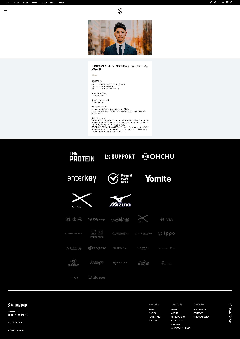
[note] (231, 2)
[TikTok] (227, 2)
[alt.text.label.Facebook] (211, 2)
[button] (5, 11)
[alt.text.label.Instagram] (219, 2)
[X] (215, 2)
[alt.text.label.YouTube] (223, 2)
